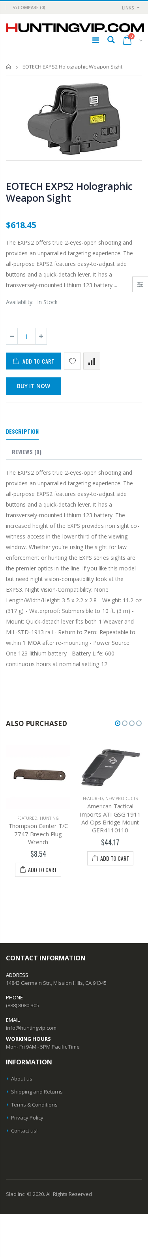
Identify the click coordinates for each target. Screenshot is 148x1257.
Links (128, 8)
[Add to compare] (91, 361)
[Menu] (95, 40)
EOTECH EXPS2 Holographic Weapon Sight (69, 191)
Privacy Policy (27, 1117)
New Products (121, 798)
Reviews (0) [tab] (26, 451)
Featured (27, 818)
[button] (117, 723)
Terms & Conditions (34, 1104)
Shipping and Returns (37, 1091)
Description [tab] (22, 431)
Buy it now (33, 386)
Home (9, 66)
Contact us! (24, 1130)
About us (21, 1078)
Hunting (49, 818)
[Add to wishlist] (72, 361)
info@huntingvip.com (31, 1027)
